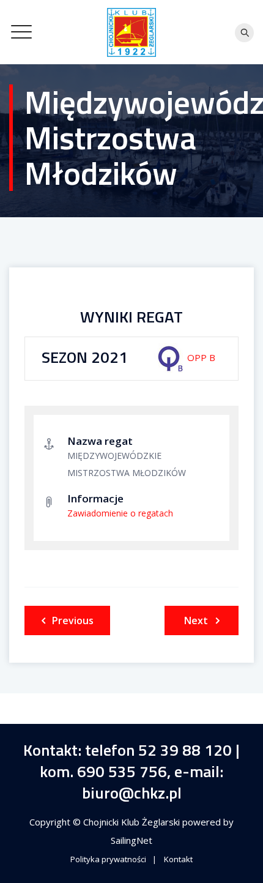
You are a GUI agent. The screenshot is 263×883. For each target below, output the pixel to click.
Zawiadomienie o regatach (120, 513)
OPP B (201, 357)
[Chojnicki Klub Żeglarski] (131, 32)
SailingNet (131, 840)
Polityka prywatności (108, 859)
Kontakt (178, 859)
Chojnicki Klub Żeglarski (132, 822)
